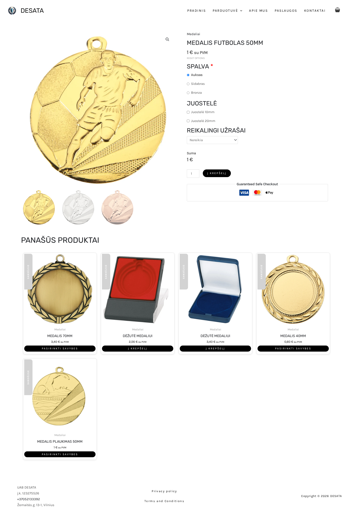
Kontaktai (315, 10)
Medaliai (193, 34)
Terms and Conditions (164, 501)
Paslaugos (286, 10)
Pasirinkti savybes (60, 348)
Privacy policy (164, 491)
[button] (240, 10)
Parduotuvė (225, 10)
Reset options (196, 58)
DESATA (32, 10)
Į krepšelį (216, 173)
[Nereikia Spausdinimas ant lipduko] (212, 140)
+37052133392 (28, 499)
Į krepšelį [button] (137, 348)
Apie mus (258, 10)
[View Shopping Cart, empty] (337, 9)
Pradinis (196, 10)
